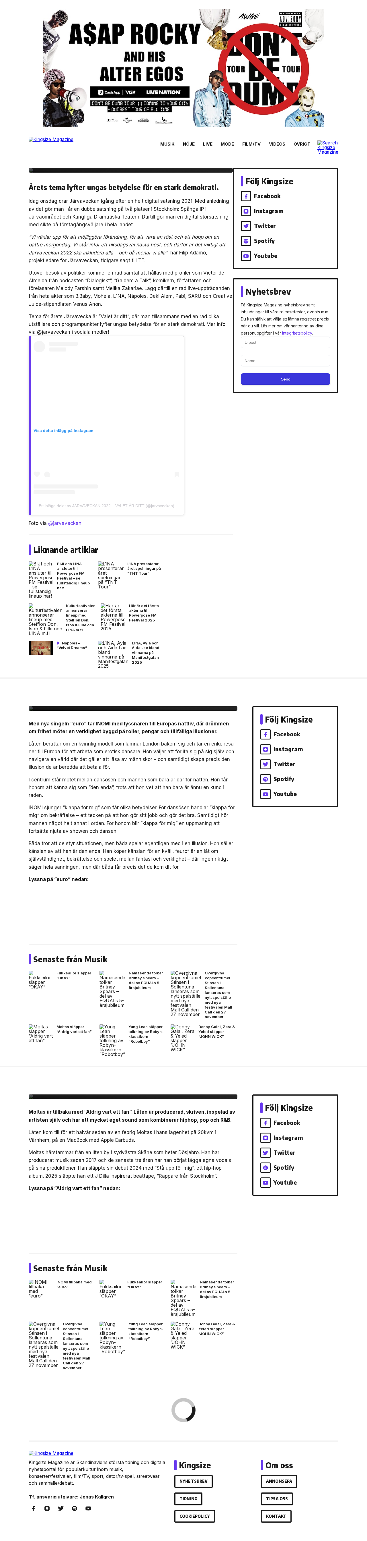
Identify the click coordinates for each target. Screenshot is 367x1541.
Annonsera (279, 1481)
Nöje (189, 144)
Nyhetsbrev (193, 1481)
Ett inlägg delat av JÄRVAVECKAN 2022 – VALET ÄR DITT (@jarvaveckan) (106, 505)
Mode (227, 144)
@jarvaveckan (64, 523)
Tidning (188, 1498)
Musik (167, 144)
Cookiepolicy (194, 1516)
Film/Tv (251, 144)
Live (207, 144)
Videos (277, 144)
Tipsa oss (277, 1498)
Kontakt (276, 1516)
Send (285, 379)
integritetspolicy (297, 333)
